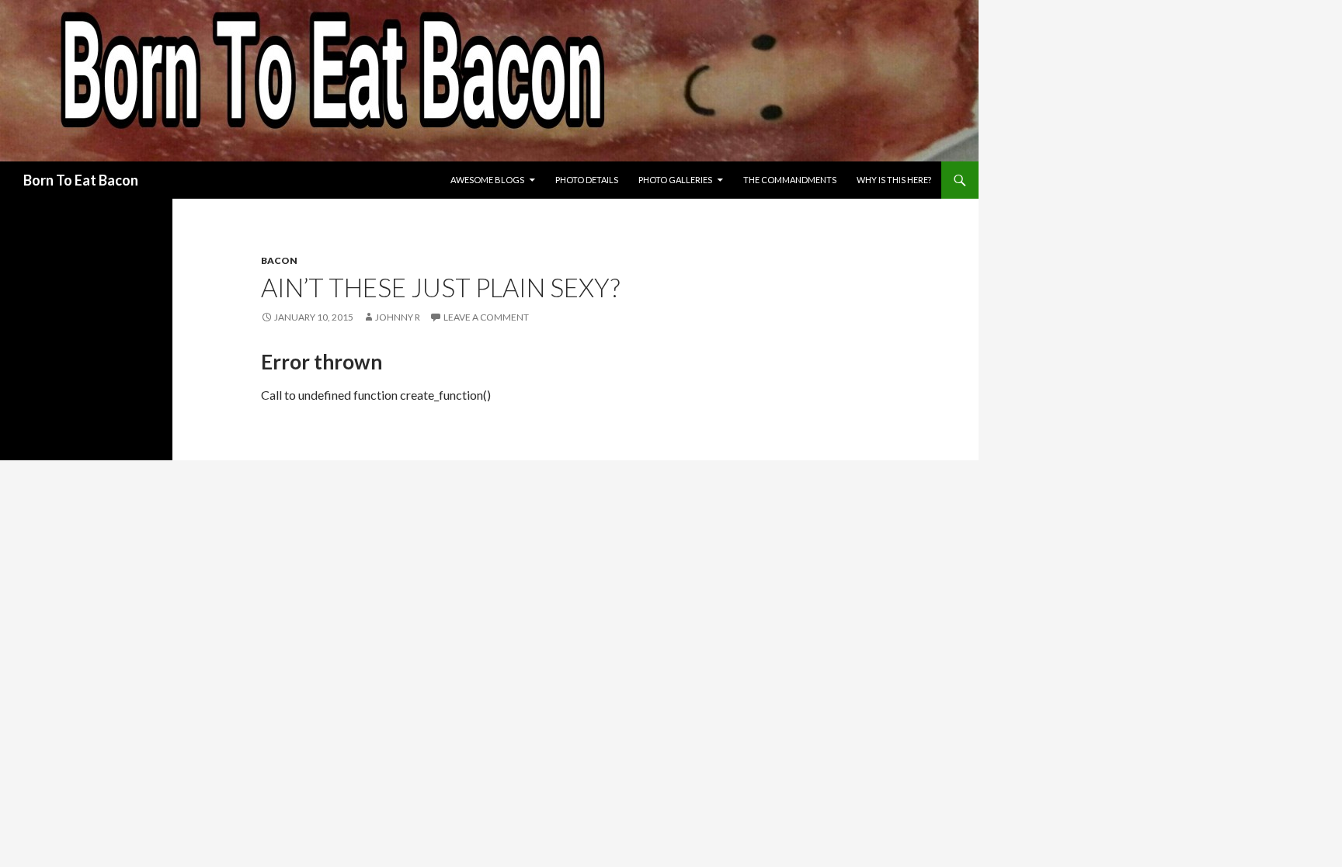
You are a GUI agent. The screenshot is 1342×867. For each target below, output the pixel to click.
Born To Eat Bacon (80, 180)
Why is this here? (894, 180)
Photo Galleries (675, 180)
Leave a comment (486, 317)
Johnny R (397, 317)
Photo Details (586, 180)
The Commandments (789, 180)
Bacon (279, 260)
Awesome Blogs (487, 180)
